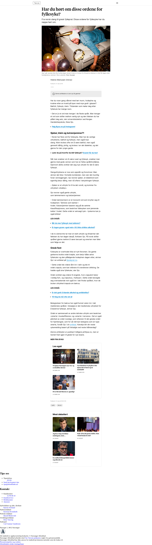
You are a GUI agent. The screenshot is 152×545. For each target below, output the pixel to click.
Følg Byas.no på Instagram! (63, 127)
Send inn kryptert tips (11, 482)
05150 (9, 480)
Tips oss (36, 3)
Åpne (116, 3)
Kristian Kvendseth (10, 512)
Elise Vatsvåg (8, 520)
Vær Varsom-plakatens (33, 538)
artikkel (73, 325)
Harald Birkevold (10, 516)
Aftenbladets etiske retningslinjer (12, 544)
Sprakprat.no (71, 260)
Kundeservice (8, 498)
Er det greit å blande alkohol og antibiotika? (70, 293)
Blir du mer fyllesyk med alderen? (66, 223)
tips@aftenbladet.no (11, 484)
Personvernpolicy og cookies (10, 542)
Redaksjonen (8, 500)
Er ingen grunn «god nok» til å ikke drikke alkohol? (73, 227)
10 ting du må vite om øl (62, 297)
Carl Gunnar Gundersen (12, 524)
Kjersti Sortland (9, 508)
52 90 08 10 (11, 496)
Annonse (7, 502)
